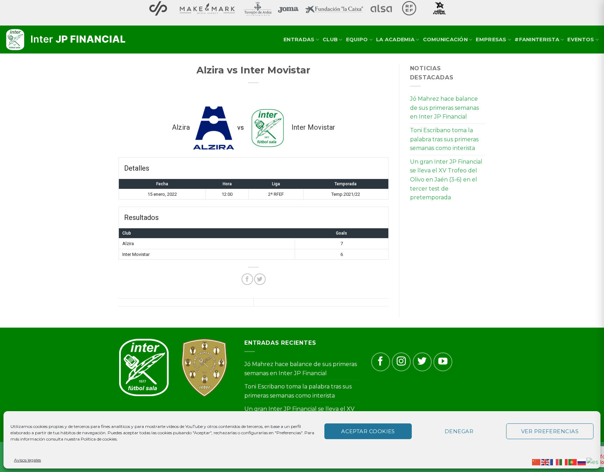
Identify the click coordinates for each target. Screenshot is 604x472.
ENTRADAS (298, 39)
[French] (554, 461)
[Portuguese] (572, 461)
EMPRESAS (491, 39)
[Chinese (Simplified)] (536, 461)
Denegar (459, 431)
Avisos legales (27, 460)
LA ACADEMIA (395, 39)
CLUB (330, 39)
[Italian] (563, 461)
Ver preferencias (549, 431)
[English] (545, 461)
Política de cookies (99, 439)
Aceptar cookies (368, 431)
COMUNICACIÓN (445, 39)
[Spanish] (593, 461)
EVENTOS (580, 39)
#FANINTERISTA (537, 39)
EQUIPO (357, 39)
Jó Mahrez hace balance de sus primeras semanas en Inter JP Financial (444, 107)
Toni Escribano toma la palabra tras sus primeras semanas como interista (444, 139)
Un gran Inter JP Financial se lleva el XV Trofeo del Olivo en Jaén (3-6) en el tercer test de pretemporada (446, 179)
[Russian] (582, 461)
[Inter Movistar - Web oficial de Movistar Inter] (66, 39)
